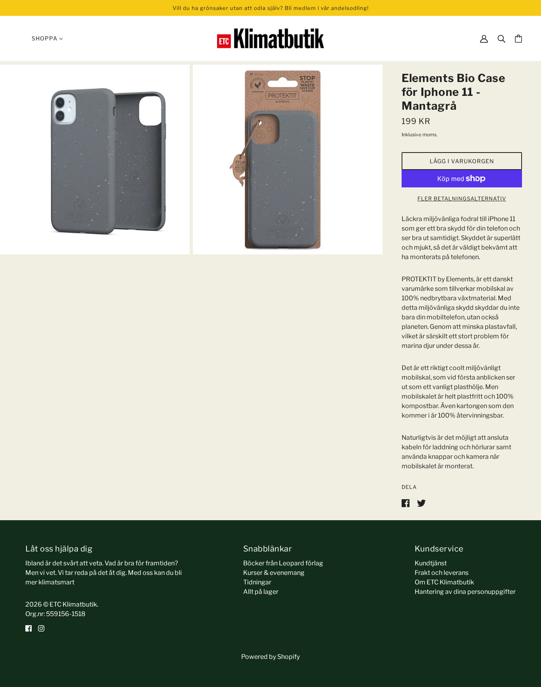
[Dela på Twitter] (421, 503)
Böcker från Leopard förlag (283, 563)
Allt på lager (260, 591)
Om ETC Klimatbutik (444, 582)
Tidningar (257, 582)
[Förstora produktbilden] (95, 159)
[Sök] (501, 38)
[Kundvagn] (518, 38)
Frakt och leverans (442, 572)
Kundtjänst (431, 563)
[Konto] (484, 38)
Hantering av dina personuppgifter (465, 591)
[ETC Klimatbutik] (270, 38)
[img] (28, 628)
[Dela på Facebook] (406, 503)
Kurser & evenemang (274, 572)
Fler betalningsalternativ (461, 198)
